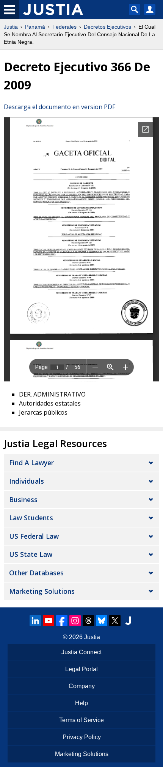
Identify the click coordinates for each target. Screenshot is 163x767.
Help (81, 703)
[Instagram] (75, 620)
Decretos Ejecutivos (107, 27)
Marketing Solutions (42, 591)
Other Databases (36, 572)
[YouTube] (48, 620)
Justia (11, 27)
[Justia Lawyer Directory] (128, 620)
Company (82, 686)
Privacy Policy (82, 737)
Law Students (31, 517)
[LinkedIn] (35, 620)
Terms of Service (81, 720)
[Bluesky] (101, 620)
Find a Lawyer (31, 462)
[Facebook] (61, 620)
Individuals (26, 481)
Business (23, 499)
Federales (64, 27)
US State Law (30, 554)
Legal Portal (81, 669)
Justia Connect (81, 652)
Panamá (35, 27)
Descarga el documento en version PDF (59, 107)
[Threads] (88, 620)
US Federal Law (34, 536)
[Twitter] (115, 620)
